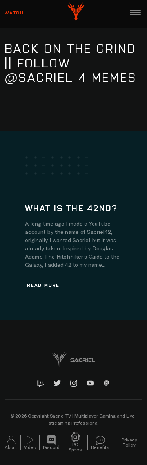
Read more (43, 285)
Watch (14, 12)
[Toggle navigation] (135, 12)
